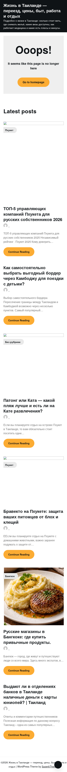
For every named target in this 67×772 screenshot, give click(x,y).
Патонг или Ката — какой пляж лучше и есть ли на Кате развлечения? (29, 405)
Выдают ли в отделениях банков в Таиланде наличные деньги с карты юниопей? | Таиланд (30, 694)
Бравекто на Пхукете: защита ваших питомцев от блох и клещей (33, 516)
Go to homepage (33, 82)
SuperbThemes (50, 766)
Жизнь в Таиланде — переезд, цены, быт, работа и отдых (31, 11)
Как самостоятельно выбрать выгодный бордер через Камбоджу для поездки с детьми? (33, 276)
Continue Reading (19, 251)
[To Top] (58, 765)
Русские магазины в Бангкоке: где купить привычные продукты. (27, 636)
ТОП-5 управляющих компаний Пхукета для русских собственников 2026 (32, 213)
